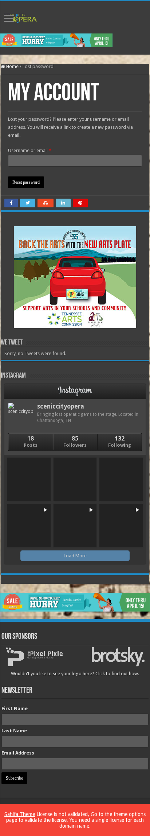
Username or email (29, 150)
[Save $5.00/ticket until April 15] (56, 40)
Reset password (26, 182)
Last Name (14, 730)
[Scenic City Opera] (20, 17)
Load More (75, 555)
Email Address (17, 753)
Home (12, 66)
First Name (14, 708)
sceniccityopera (60, 406)
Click (100, 673)
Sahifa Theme (19, 814)
